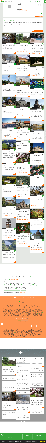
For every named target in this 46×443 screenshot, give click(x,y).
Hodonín (40, 307)
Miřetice (33, 310)
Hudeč (32, 308)
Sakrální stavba (18, 85)
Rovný (41, 312)
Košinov (30, 309)
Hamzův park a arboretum (19, 335)
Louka (21, 310)
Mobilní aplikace (17, 438)
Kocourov (23, 309)
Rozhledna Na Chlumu (28, 332)
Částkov (34, 305)
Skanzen (4, 106)
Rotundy (32, 239)
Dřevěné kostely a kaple (33, 195)
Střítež (39, 313)
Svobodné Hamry (21, 314)
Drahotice (5, 307)
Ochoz (32, 311)
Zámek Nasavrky (39, 330)
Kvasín (11, 310)
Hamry (22, 307)
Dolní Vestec (39, 306)
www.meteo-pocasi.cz (22, 292)
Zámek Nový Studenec (21, 330)
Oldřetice (38, 311)
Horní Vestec (29, 308)
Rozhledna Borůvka (7, 334)
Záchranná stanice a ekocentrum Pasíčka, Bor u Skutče (19, 336)
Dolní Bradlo (30, 306)
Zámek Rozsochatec (27, 335)
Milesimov (30, 310)
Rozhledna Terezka (32, 336)
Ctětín (12, 306)
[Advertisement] (23, 270)
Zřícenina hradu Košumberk (28, 334)
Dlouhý (21, 306)
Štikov (36, 313)
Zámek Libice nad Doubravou (28, 331)
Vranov (24, 315)
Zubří (29, 316)
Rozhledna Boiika (13, 331)
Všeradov (30, 315)
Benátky (8, 305)
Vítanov (14, 315)
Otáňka (42, 311)
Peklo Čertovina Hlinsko (13, 330)
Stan (25, 313)
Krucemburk (5, 310)
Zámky (4, 184)
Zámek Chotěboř (11, 332)
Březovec (27, 305)
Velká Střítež (6, 315)
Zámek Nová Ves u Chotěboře (19, 332)
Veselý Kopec (10, 315)
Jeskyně (27, 325)
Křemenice (39, 309)
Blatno (15, 305)
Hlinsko (22, 9)
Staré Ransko (29, 313)
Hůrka (35, 308)
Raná (35, 312)
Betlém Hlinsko (33, 329)
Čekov (37, 305)
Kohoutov (27, 309)
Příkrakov (28, 312)
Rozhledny (4, 84)
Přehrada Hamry (6, 330)
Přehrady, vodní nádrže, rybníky (6, 149)
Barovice (5, 305)
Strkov (42, 313)
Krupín (9, 310)
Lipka (19, 310)
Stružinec (5, 314)
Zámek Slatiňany (38, 333)
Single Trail (42, 325)
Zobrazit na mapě (6, 71)
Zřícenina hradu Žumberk (38, 331)
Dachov (15, 306)
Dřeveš (9, 307)
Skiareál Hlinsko (17, 329)
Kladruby (20, 309)
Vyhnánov (34, 315)
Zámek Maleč (6, 332)
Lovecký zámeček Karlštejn (26, 333)
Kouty (33, 309)
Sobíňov (18, 313)
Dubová (15, 307)
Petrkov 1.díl (6, 312)
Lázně (30, 325)
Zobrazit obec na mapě (8, 26)
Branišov (20, 305)
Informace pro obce (37, 435)
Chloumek (6, 306)
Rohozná (38, 312)
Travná (28, 314)
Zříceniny (18, 128)
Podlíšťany (17, 312)
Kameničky (9, 309)
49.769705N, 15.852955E (24, 10)
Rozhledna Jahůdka (21, 334)
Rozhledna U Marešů (11, 335)
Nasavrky (8, 311)
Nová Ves (15, 311)
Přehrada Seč (33, 333)
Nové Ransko (20, 311)
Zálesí (41, 315)
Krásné (36, 309)
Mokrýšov (36, 310)
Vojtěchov (17, 315)
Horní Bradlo (13, 308)
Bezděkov (11, 305)
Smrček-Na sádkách (13, 313)
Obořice (29, 311)
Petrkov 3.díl (10, 312)
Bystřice (31, 305)
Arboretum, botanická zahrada (20, 162)
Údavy (37, 314)
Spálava (21, 313)
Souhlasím (42, 441)
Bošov (18, 305)
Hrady (7, 325)
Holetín (4, 308)
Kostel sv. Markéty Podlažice (37, 332)
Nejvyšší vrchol (34, 325)
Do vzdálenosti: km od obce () (19, 318)
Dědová (18, 306)
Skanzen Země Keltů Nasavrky (31, 330)
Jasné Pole (38, 308)
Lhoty (14, 310)
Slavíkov (4, 313)
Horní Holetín (18, 308)
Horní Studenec (23, 308)
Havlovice (30, 307)
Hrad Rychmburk (7, 333)
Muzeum (4, 206)
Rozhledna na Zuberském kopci (25, 329)
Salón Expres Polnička (37, 334)
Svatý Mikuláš (13, 314)
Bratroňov (24, 305)
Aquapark (32, 88)
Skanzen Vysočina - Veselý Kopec (9, 329)
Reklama (27, 435)
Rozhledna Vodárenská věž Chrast (15, 333)
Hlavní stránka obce (40, 16)
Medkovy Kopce (25, 310)
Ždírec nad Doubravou (23, 316)
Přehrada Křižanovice (20, 331)
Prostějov (32, 312)
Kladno (17, 309)
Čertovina (40, 305)
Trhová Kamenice (33, 314)
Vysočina (38, 315)
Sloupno (7, 313)
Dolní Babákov (25, 306)
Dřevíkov (11, 307)
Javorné (42, 308)
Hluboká (37, 307)
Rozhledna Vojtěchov (6, 331)
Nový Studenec (25, 311)
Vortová (21, 315)
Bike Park (38, 325)
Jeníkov (6, 309)
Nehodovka (12, 311)
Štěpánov (33, 313)
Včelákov (40, 314)
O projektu (17, 435)
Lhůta (16, 310)
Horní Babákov (8, 308)
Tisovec (25, 314)
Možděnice (41, 310)
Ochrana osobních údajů (27, 438)
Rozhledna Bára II (14, 334)
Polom (26, 312)
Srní (23, 313)
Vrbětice (27, 315)
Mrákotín (4, 311)
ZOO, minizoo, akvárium (19, 185)
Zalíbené (17, 316)
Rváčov (19, 4)
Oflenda (35, 311)
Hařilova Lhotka (25, 307)
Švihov (17, 314)
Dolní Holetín (34, 306)
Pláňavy (14, 312)
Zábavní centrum (4, 163)
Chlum (9, 306)
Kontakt (37, 438)
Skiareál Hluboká (39, 329)
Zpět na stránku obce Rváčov (39, 30)
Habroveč (18, 307)
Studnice (8, 314)
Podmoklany (22, 312)
